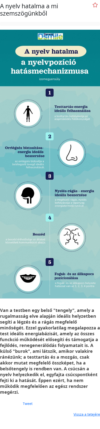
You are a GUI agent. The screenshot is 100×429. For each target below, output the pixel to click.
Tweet (28, 403)
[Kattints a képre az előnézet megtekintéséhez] (50, 164)
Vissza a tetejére (87, 414)
